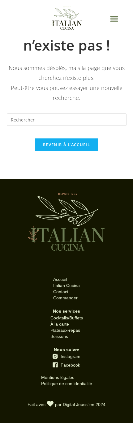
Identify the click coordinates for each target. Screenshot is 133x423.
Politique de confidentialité (66, 383)
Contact (60, 291)
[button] (114, 18)
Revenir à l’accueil (66, 144)
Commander (65, 297)
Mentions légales (57, 377)
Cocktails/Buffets (66, 317)
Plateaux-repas (65, 330)
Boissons (59, 336)
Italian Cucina (66, 285)
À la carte (59, 324)
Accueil (60, 279)
